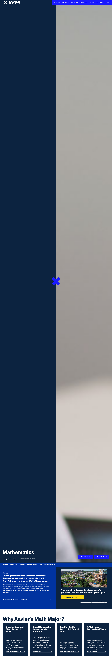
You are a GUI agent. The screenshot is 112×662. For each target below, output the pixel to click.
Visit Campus (74, 2)
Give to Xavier (83, 2)
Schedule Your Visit (71, 597)
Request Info (65, 2)
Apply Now (57, 2)
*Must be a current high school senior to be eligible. (94, 602)
